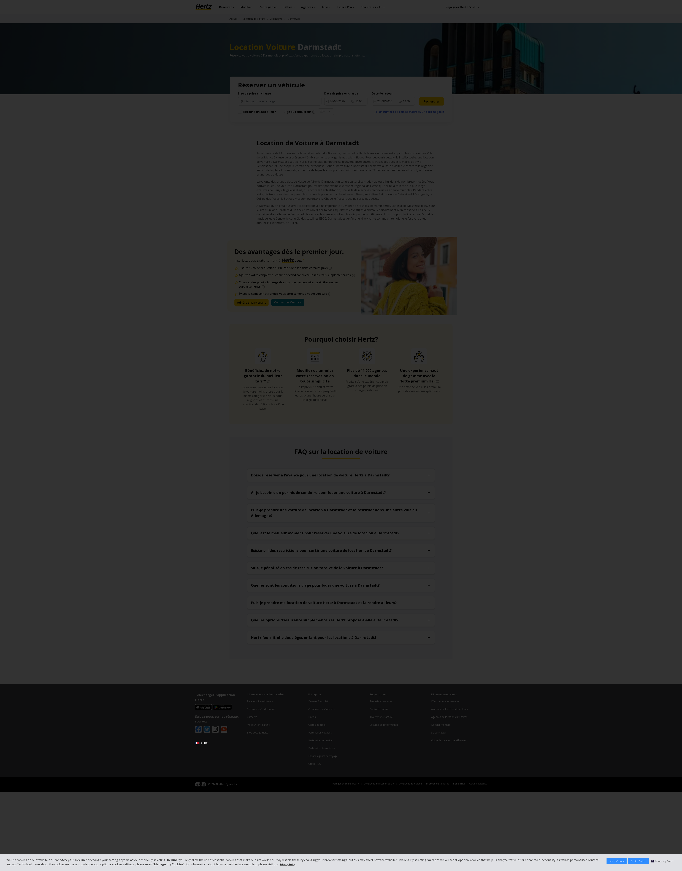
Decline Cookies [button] (638, 861)
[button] (663, 861)
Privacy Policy (287, 864)
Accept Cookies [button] (617, 861)
